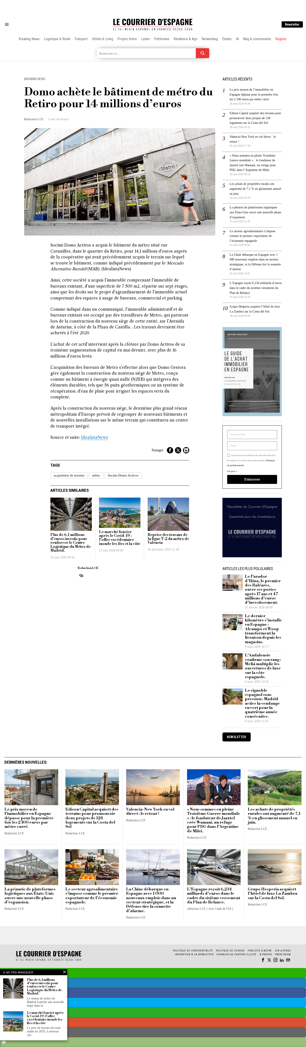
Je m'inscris (199, 562)
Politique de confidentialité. (179, 578)
